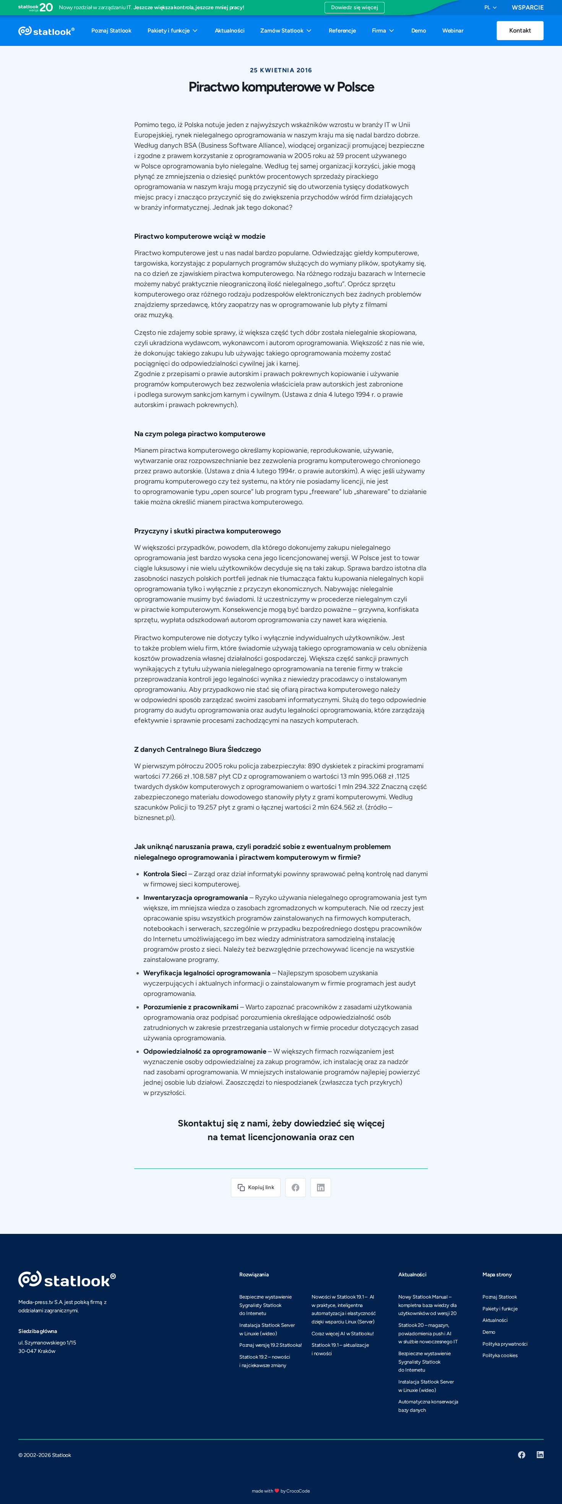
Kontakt (520, 30)
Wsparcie (528, 7)
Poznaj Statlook (499, 1297)
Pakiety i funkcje (500, 1309)
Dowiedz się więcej (354, 7)
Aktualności (495, 1320)
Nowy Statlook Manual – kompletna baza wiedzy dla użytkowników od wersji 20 (427, 1305)
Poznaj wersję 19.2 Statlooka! (270, 1345)
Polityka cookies (500, 1355)
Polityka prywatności (505, 1344)
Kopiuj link (261, 1187)
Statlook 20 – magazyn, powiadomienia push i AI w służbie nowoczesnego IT (428, 1333)
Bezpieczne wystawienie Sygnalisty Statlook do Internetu (265, 1305)
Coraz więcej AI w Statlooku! (343, 1333)
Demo (488, 1332)
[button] (490, 8)
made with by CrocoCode (281, 1491)
